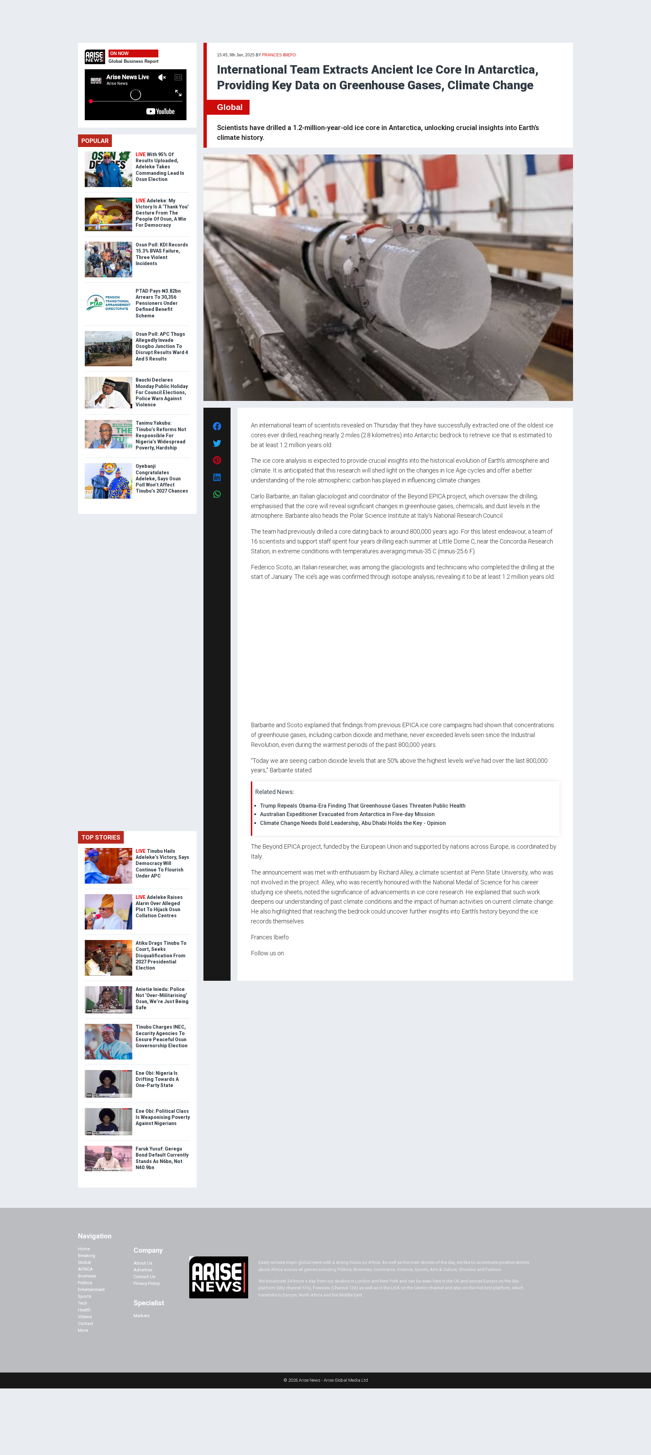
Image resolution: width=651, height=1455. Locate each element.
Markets (142, 1315)
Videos (85, 1316)
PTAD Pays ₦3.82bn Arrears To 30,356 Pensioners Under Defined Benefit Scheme (158, 303)
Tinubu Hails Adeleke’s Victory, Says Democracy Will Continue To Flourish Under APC (162, 863)
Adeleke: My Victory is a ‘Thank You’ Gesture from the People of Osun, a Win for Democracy (162, 213)
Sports (84, 1296)
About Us (143, 1263)
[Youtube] (264, 966)
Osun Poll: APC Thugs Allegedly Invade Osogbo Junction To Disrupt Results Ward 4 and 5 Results (162, 346)
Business (87, 1275)
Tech (82, 1303)
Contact (85, 1323)
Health (84, 1309)
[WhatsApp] (260, 966)
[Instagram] (257, 966)
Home (84, 1248)
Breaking (86, 1255)
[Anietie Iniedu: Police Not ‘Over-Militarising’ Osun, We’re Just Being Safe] (108, 988)
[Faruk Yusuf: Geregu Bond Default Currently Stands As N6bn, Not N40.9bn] (108, 1147)
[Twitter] (254, 966)
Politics (85, 1282)
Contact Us (144, 1276)
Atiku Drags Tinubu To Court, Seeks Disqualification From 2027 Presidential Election (161, 955)
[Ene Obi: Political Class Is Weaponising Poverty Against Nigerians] (108, 1109)
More (83, 1330)
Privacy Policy (147, 1283)
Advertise (143, 1269)
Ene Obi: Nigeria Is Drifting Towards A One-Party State (157, 1079)
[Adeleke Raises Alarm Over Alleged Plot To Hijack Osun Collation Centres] (108, 896)
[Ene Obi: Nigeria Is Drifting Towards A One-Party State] (108, 1071)
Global (230, 107)
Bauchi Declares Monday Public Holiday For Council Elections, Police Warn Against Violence (162, 392)
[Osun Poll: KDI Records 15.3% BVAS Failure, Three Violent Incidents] (108, 243)
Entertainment (91, 1289)
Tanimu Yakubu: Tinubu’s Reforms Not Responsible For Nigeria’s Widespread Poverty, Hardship (161, 435)
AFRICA (85, 1269)
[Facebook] (252, 966)
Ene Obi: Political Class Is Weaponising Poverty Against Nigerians (163, 1117)
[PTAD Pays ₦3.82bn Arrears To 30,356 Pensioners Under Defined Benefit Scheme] (108, 289)
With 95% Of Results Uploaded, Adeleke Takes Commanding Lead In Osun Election (160, 167)
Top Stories (100, 837)
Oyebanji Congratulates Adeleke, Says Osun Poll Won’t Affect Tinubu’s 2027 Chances (162, 478)
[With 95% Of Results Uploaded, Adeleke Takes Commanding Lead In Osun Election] (108, 153)
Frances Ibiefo (279, 55)
